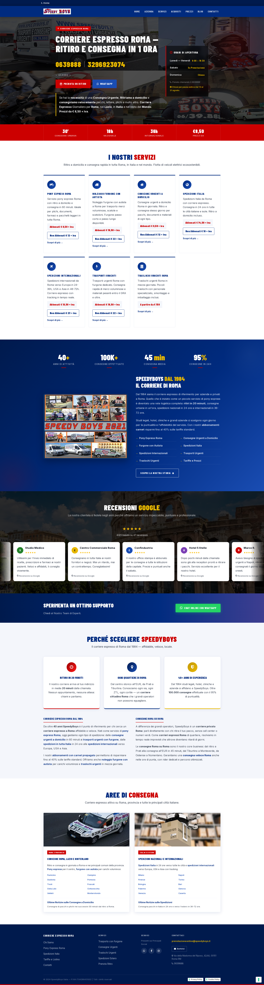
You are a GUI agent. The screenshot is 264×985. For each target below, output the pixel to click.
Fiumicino (51, 875)
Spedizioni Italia (193, 193)
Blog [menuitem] (200, 11)
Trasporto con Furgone (110, 941)
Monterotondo (94, 893)
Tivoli (49, 884)
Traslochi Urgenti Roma (153, 275)
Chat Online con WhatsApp (200, 608)
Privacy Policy (196, 979)
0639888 (68, 64)
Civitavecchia (93, 889)
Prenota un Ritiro (75, 83)
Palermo (142, 889)
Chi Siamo (48, 942)
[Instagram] (159, 951)
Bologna (142, 884)
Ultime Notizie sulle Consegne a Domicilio (70, 902)
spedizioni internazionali (102, 744)
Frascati (91, 884)
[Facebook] (151, 951)
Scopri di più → (55, 242)
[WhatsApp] (144, 951)
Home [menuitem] (137, 11)
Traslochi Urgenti (149, 460)
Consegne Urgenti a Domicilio (150, 195)
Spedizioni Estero (107, 958)
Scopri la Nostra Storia (155, 473)
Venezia (142, 893)
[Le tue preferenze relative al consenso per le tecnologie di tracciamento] (259, 980)
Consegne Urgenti (107, 947)
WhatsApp (106, 83)
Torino (181, 880)
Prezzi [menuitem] (189, 11)
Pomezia (91, 880)
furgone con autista (87, 869)
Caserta (182, 893)
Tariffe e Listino (51, 959)
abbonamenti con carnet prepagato (73, 755)
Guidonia (51, 880)
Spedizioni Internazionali (64, 275)
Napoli (181, 875)
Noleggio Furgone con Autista (106, 195)
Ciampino (91, 875)
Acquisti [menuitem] (176, 11)
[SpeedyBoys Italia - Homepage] (57, 11)
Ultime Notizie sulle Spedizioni (155, 902)
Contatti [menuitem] (213, 11)
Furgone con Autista (151, 445)
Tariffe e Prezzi (192, 460)
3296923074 (106, 64)
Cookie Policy (213, 979)
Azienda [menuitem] (149, 11)
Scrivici (181, 949)
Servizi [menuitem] (162, 11)
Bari (180, 884)
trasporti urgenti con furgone (101, 739)
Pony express (54, 869)
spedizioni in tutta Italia (57, 744)
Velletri (50, 893)
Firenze (141, 880)
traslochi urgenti (91, 764)
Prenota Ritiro (105, 963)
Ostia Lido (51, 889)
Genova (182, 889)
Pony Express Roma (59, 193)
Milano (141, 875)
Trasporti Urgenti (104, 275)
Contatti (47, 965)
